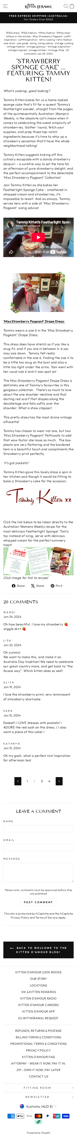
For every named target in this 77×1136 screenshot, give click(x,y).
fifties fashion (46, 32)
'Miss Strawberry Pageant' (23, 177)
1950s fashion (29, 32)
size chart (9, 43)
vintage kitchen (37, 50)
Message (12, 858)
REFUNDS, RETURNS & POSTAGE (38, 1031)
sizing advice (45, 43)
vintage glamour (36, 46)
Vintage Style (56, 50)
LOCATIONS (38, 985)
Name (8, 821)
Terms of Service (47, 917)
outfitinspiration (27, 39)
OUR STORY (38, 979)
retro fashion (64, 39)
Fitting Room (37, 1087)
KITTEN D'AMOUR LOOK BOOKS (38, 972)
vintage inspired (17, 50)
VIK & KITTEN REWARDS (38, 992)
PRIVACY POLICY (38, 1050)
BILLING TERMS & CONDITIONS (38, 1037)
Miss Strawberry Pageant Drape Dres (39, 380)
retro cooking (47, 39)
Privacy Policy (20, 917)
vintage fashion (16, 46)
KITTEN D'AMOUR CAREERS (38, 1005)
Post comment (38, 902)
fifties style (63, 32)
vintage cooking (64, 43)
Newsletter (37, 1096)
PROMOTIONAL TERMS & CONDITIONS (38, 1044)
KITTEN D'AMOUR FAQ (38, 1057)
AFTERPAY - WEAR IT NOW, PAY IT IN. (38, 1063)
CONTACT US (38, 1076)
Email (9, 840)
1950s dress (13, 32)
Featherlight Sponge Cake (23, 190)
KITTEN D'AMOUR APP (38, 1011)
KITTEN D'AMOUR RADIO (38, 998)
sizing (33, 43)
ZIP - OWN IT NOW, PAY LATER (38, 1070)
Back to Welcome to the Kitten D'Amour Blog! (41, 950)
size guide (22, 43)
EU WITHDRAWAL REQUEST (38, 1018)
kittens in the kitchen (18, 36)
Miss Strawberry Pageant (48, 36)
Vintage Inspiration (59, 46)
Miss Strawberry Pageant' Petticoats (32, 435)
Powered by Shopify (38, 1132)
